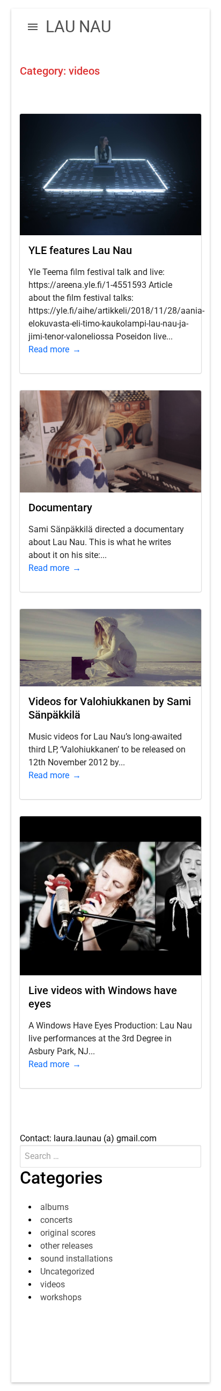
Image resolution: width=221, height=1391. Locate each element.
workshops (61, 1297)
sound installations (76, 1259)
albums (54, 1207)
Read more (48, 349)
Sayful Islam (115, 1358)
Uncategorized (67, 1271)
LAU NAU (78, 26)
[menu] (33, 27)
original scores (67, 1233)
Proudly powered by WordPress (78, 1346)
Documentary (60, 507)
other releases (66, 1246)
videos (52, 1284)
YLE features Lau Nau (80, 250)
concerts (56, 1220)
